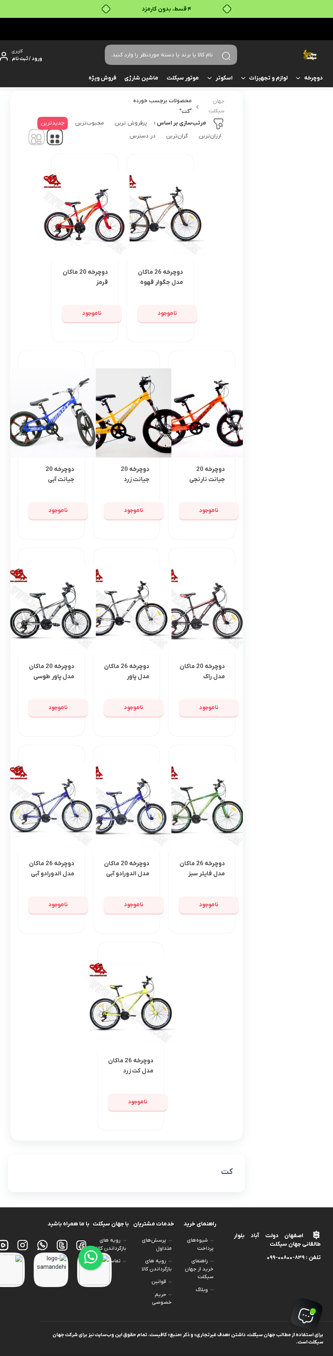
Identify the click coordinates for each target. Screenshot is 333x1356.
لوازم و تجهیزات (268, 78)
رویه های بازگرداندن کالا (157, 1264)
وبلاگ (202, 1289)
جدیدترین (53, 123)
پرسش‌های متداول (157, 1244)
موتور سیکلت (182, 78)
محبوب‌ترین (89, 123)
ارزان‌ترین (210, 136)
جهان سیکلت (217, 106)
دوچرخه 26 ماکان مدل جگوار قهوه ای (160, 282)
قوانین (158, 1281)
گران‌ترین (177, 136)
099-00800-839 (286, 1257)
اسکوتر (224, 78)
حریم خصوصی (162, 1298)
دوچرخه (313, 78)
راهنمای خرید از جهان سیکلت (199, 1268)
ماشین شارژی (141, 78)
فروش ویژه (102, 78)
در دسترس (143, 136)
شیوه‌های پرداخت (200, 1244)
